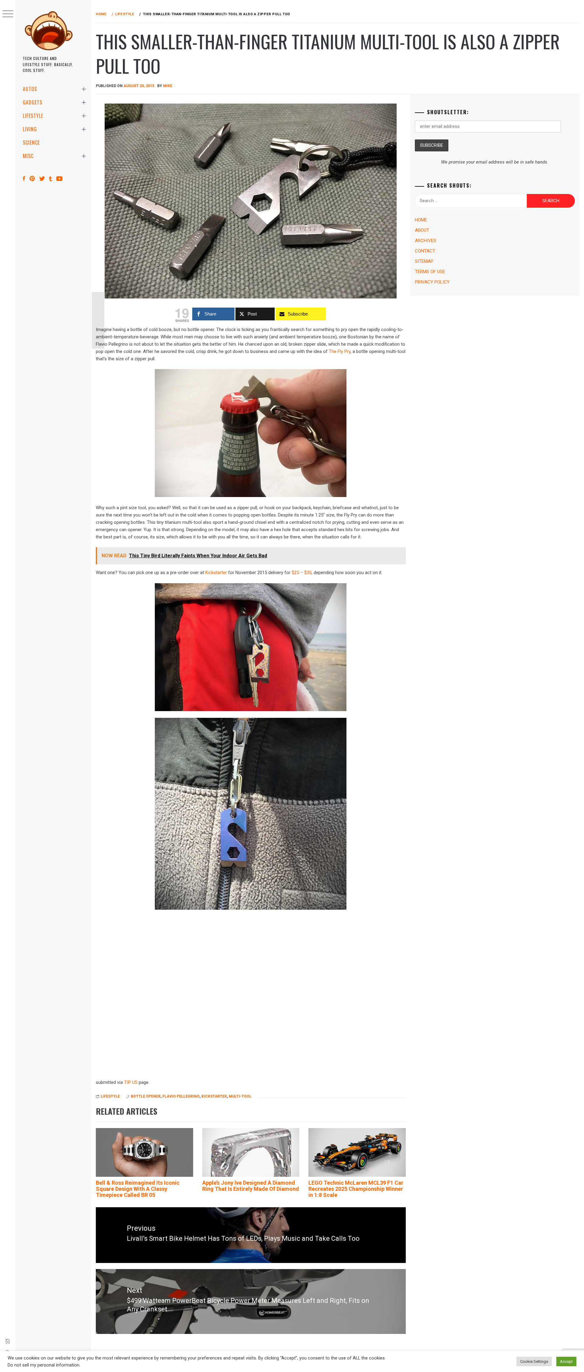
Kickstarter (216, 572)
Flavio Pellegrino (181, 1096)
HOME (421, 220)
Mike (167, 86)
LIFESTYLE (33, 115)
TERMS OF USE (430, 271)
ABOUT (422, 230)
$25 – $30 (301, 572)
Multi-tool (240, 1096)
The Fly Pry (339, 351)
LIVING (30, 129)
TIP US (130, 1082)
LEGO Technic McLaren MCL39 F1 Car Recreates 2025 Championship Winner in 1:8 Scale (355, 1189)
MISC (28, 156)
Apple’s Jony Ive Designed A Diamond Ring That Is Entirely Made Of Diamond (250, 1186)
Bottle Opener (146, 1096)
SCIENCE (31, 142)
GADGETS (32, 102)
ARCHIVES (425, 240)
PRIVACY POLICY (432, 282)
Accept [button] (566, 1361)
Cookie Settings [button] (534, 1361)
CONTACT (425, 251)
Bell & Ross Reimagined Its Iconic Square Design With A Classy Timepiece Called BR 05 (137, 1189)
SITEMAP (424, 261)
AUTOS (30, 89)
